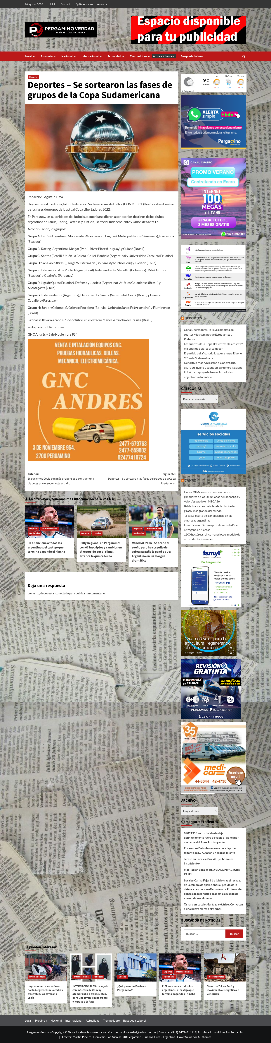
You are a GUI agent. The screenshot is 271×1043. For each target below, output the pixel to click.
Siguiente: (142, 479)
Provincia (47, 56)
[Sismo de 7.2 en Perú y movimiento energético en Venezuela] (225, 967)
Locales (97, 533)
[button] (244, 56)
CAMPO (190, 480)
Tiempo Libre (152, 56)
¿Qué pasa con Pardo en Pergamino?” (131, 988)
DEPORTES (193, 318)
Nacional (67, 56)
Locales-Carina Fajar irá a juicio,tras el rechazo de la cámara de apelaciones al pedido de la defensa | (213, 885)
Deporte (33, 77)
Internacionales (49, 528)
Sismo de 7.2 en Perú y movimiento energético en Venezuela (223, 990)
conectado (62, 593)
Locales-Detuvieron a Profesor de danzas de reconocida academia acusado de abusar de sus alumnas (213, 894)
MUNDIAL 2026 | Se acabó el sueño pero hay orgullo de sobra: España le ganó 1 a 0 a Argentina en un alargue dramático (151, 552)
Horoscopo (240, 310)
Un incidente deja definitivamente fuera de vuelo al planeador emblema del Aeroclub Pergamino (211, 837)
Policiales (98, 976)
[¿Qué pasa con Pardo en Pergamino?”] (135, 967)
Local (28, 56)
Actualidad (114, 56)
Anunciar (102, 4)
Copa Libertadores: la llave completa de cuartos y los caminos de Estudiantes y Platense (209, 334)
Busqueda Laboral (192, 56)
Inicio (53, 4)
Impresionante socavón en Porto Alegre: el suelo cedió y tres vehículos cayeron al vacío (45, 992)
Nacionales (34, 533)
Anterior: (61, 479)
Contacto (66, 4)
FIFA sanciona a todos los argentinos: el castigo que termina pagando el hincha (46, 547)
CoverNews (184, 1037)
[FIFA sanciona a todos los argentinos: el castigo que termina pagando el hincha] (49, 521)
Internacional (90, 56)
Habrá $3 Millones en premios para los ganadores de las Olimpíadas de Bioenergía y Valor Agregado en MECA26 (212, 496)
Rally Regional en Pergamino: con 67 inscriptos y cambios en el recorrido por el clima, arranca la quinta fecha (101, 549)
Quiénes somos (84, 4)
